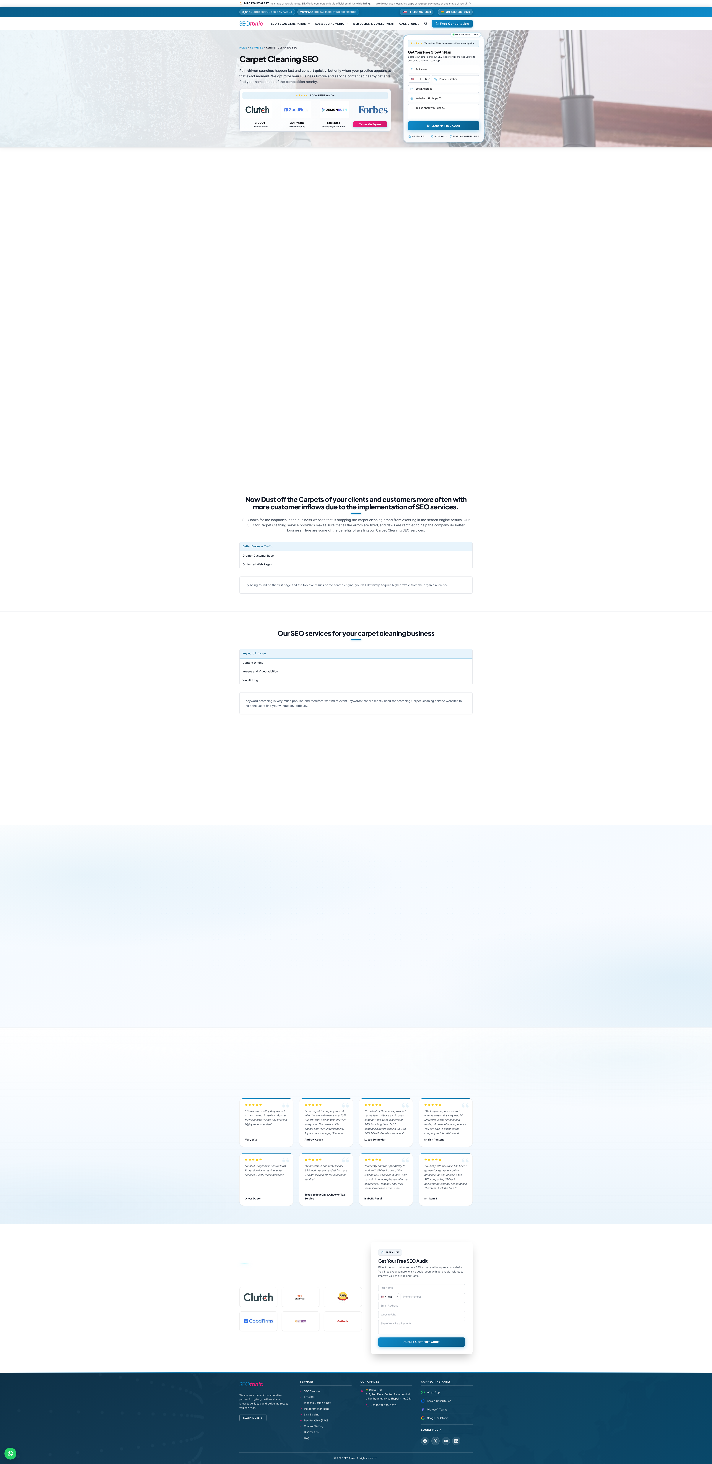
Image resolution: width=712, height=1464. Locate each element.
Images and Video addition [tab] (260, 671)
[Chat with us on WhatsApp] (10, 1454)
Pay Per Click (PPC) (316, 1420)
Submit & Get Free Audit (422, 1342)
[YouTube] (446, 1441)
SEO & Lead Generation (288, 23)
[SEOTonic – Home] (251, 24)
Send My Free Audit (446, 125)
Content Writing (313, 1426)
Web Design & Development (373, 23)
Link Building (311, 1414)
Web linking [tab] (250, 680)
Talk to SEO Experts (370, 124)
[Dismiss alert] (470, 3)
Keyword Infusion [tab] (254, 653)
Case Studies (409, 23)
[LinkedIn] (456, 1441)
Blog (306, 1437)
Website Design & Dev (317, 1402)
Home (243, 47)
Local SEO (310, 1397)
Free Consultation (454, 23)
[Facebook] (425, 1441)
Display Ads (311, 1432)
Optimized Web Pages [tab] (257, 564)
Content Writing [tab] (253, 662)
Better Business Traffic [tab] (258, 546)
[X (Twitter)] (435, 1441)
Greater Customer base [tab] (258, 555)
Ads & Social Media (329, 23)
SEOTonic (349, 1458)
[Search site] (426, 24)
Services (256, 47)
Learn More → (253, 1417)
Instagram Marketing (316, 1408)
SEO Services (312, 1391)
